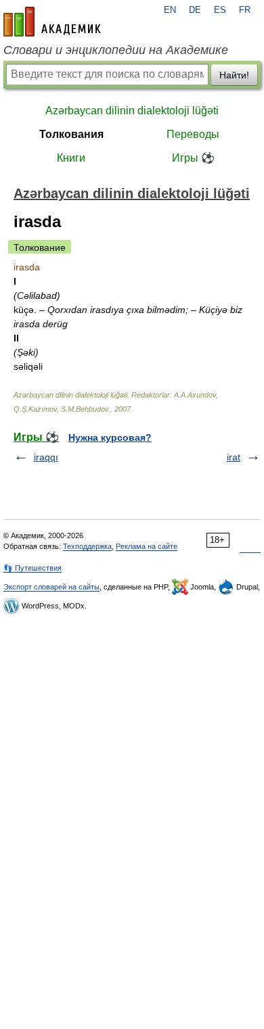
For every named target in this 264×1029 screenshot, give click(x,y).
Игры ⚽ (193, 158)
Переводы (193, 134)
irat (233, 457)
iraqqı (46, 457)
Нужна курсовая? (110, 437)
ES (220, 10)
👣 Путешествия (32, 568)
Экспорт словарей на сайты (51, 587)
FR (244, 10)
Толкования (71, 134)
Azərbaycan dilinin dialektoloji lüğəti (132, 110)
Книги (71, 158)
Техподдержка (87, 546)
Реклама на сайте (146, 546)
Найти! (234, 75)
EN (170, 10)
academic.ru (52, 22)
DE (195, 10)
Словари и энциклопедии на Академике (115, 50)
